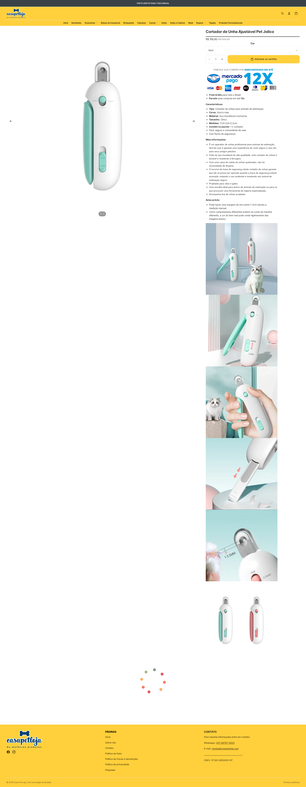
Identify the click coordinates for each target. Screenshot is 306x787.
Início (108, 737)
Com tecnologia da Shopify (39, 782)
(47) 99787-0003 (225, 742)
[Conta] (289, 13)
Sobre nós (110, 742)
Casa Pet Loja (20, 782)
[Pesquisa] (282, 13)
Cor (253, 43)
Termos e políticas (291, 782)
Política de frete (113, 753)
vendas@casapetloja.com (225, 748)
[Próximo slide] (194, 121)
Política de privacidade (117, 764)
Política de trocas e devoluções (121, 759)
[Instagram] (14, 752)
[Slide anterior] (9, 121)
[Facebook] (8, 752)
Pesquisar (110, 770)
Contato (109, 748)
